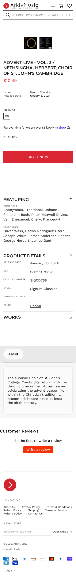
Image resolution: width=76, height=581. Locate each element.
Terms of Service (56, 510)
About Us (9, 507)
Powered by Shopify (11, 549)
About (13, 354)
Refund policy (12, 513)
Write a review (38, 450)
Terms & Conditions (59, 507)
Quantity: (10, 137)
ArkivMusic (20, 543)
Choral (35, 306)
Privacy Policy (31, 507)
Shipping (33, 510)
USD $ (8, 571)
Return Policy (12, 510)
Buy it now (38, 157)
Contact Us (35, 513)
